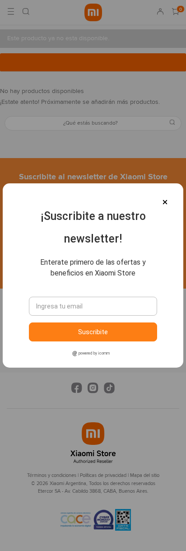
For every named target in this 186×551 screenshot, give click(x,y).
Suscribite (93, 332)
